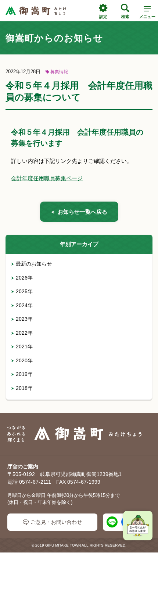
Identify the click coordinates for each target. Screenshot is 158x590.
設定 (103, 16)
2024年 (24, 305)
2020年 (24, 360)
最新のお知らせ (34, 264)
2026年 (24, 278)
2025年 (24, 291)
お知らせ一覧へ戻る (82, 212)
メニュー (147, 16)
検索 (125, 16)
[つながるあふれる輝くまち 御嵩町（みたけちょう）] (36, 10)
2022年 (24, 333)
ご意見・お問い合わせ (56, 522)
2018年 (24, 388)
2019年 (24, 374)
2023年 (24, 319)
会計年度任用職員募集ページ (47, 178)
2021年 (24, 346)
